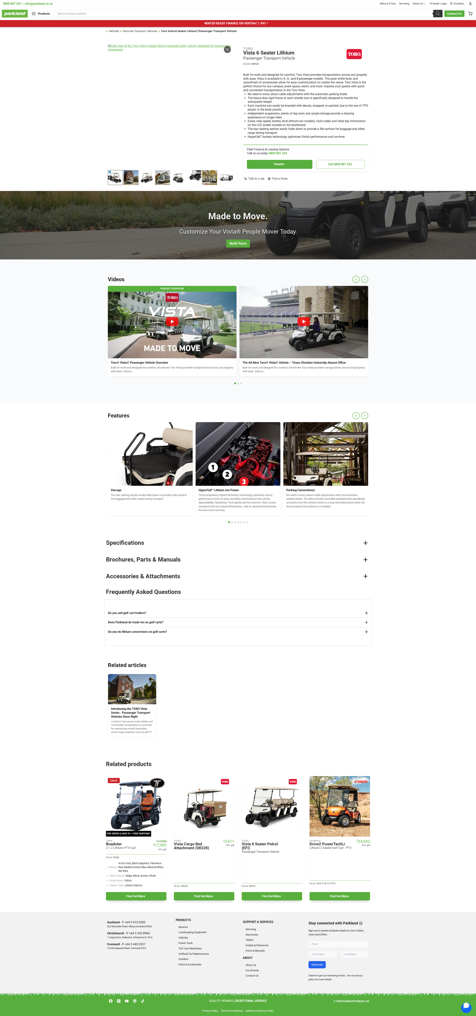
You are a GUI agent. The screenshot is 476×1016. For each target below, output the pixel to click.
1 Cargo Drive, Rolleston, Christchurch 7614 (129, 937)
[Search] (438, 13)
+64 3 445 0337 (135, 944)
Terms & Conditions (232, 1010)
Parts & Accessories (189, 964)
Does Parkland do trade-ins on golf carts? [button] (135, 622)
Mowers (183, 927)
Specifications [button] (125, 542)
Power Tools (185, 943)
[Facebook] (110, 1000)
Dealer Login (439, 3)
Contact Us (454, 13)
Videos (249, 940)
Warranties (252, 934)
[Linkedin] (134, 1000)
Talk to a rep (256, 178)
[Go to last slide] (110, 177)
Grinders (183, 959)
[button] (115, 177)
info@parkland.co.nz (39, 3)
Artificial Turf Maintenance (193, 954)
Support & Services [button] (258, 922)
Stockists (459, 3)
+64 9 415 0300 (135, 922)
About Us (251, 965)
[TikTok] (142, 1000)
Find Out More (135, 896)
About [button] (248, 958)
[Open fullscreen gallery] (229, 165)
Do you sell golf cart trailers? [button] (127, 613)
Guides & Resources (257, 945)
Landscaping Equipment (192, 932)
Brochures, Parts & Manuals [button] (143, 559)
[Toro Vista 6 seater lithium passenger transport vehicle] (170, 106)
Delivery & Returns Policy (260, 1010)
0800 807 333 (12, 3)
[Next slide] (231, 177)
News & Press (388, 3)
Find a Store (279, 178)
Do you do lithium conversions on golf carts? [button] (137, 632)
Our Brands (252, 970)
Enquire (279, 164)
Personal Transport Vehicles (140, 31)
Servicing (404, 3)
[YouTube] (126, 1000)
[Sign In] (470, 3)
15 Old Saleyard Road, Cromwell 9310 (126, 948)
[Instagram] (118, 1000)
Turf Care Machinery (190, 948)
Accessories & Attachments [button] (143, 576)
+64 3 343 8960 (139, 933)
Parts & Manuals (255, 950)
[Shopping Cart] (470, 14)
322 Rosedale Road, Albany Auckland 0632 (129, 926)
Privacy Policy (210, 1010)
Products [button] (183, 920)
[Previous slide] (356, 279)
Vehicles (114, 31)
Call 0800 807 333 (340, 164)
